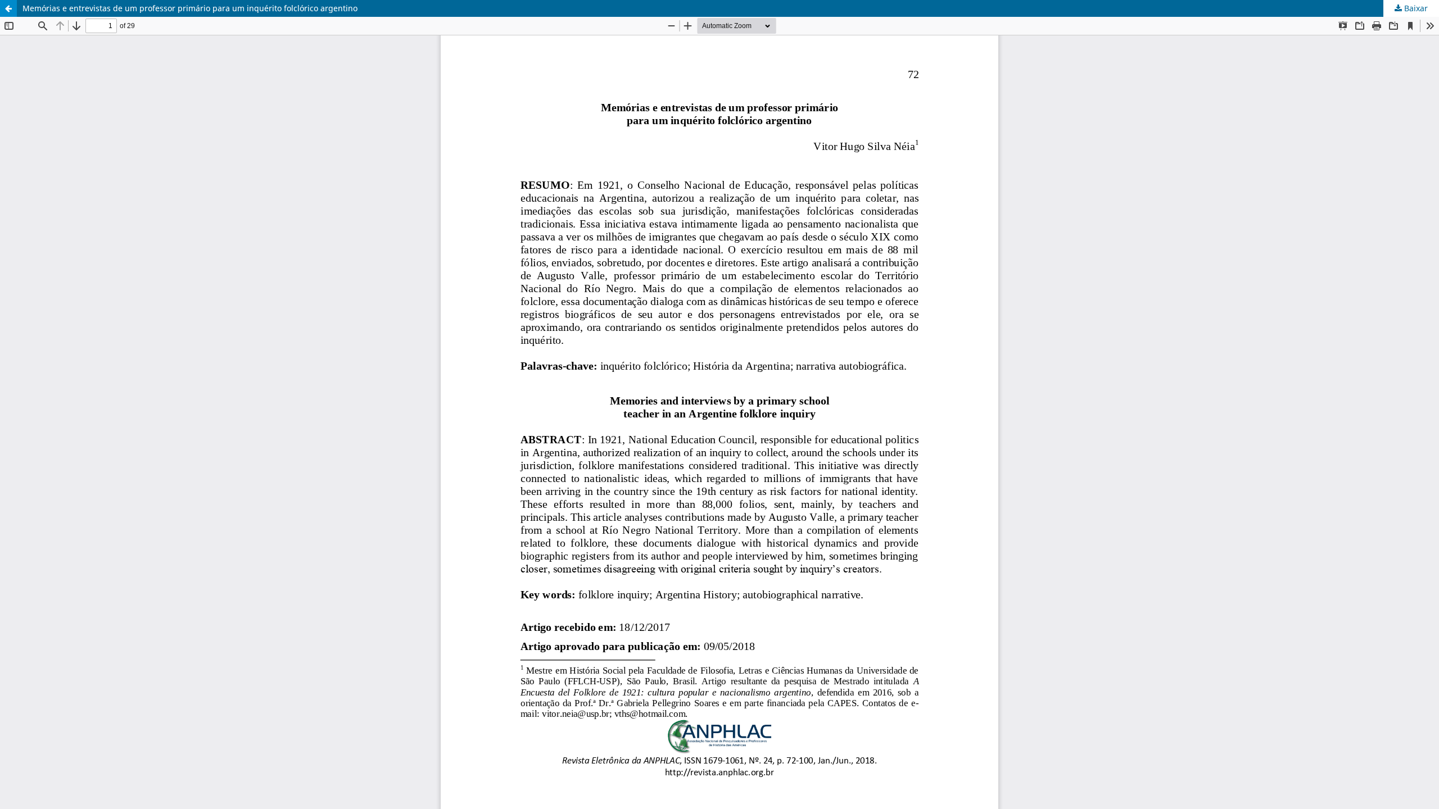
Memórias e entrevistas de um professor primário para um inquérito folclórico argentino (190, 8)
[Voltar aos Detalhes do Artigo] (8, 8)
